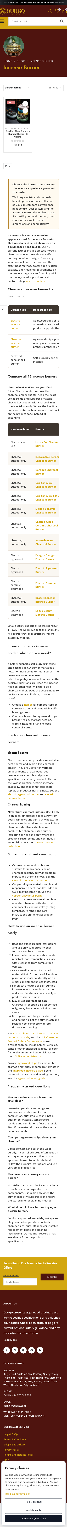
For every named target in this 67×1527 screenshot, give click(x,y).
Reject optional (33, 1501)
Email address (11, 1275)
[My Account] (49, 11)
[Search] (62, 21)
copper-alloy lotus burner (27, 895)
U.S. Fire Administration (27, 1056)
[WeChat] (40, 1350)
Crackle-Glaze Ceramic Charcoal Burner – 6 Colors (17, 134)
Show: (52, 87)
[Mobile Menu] (2, 21)
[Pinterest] (23, 1350)
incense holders (35, 281)
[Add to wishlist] (25, 103)
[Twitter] (15, 1350)
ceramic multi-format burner (30, 880)
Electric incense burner (15, 324)
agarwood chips (27, 1063)
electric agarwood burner (23, 794)
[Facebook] (6, 1350)
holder (28, 704)
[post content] (17, 111)
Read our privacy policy (17, 1493)
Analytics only (33, 1510)
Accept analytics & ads (33, 1518)
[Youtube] (31, 1350)
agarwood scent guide (31, 1078)
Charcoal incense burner (16, 342)
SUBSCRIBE (52, 1277)
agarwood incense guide (28, 1070)
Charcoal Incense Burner (16, 128)
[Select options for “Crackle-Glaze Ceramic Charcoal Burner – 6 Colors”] (25, 111)
